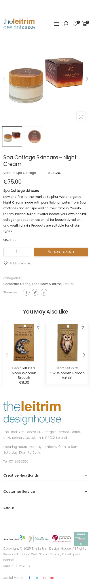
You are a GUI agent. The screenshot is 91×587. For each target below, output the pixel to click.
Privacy (24, 566)
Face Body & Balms (46, 284)
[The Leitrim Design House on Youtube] (52, 578)
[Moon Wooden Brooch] (23, 342)
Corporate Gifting (16, 284)
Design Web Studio (34, 554)
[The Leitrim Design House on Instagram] (44, 578)
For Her (68, 284)
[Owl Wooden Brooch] (67, 342)
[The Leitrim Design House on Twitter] (36, 578)
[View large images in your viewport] (81, 116)
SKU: (49, 173)
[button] (86, 78)
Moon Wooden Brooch (23, 375)
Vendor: (9, 173)
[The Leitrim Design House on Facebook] (29, 578)
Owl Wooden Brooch (67, 373)
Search (8, 566)
